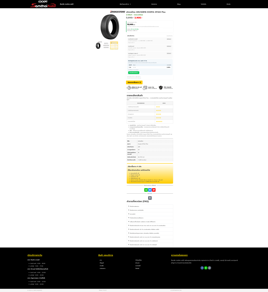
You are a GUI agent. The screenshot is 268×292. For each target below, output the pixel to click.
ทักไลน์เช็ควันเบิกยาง (133, 72)
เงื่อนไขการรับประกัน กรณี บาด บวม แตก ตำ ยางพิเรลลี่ (143, 245)
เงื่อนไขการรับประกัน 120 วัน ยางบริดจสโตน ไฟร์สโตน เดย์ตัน (144, 229)
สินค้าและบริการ (124, 4)
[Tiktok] (209, 268)
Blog (178, 4)
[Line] (146, 190)
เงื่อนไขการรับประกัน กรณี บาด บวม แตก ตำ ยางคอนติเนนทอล (145, 237)
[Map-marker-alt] (150, 198)
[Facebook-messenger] (150, 190)
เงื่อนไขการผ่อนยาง (134, 206)
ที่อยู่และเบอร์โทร (131, 42)
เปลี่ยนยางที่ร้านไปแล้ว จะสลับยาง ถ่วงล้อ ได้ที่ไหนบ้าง (142, 222)
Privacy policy (103, 290)
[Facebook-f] (202, 268)
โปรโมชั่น (203, 4)
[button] (134, 15)
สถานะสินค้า (132, 214)
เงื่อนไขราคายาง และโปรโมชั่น (136, 210)
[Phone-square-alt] (153, 190)
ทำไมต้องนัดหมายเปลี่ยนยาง (136, 218)
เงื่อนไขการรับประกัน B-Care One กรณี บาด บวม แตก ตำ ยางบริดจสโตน (147, 225)
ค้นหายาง (154, 4)
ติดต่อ (228, 4)
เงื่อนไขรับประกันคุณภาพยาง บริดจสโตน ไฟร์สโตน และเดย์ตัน (144, 233)
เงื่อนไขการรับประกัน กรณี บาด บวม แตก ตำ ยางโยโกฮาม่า (144, 241)
